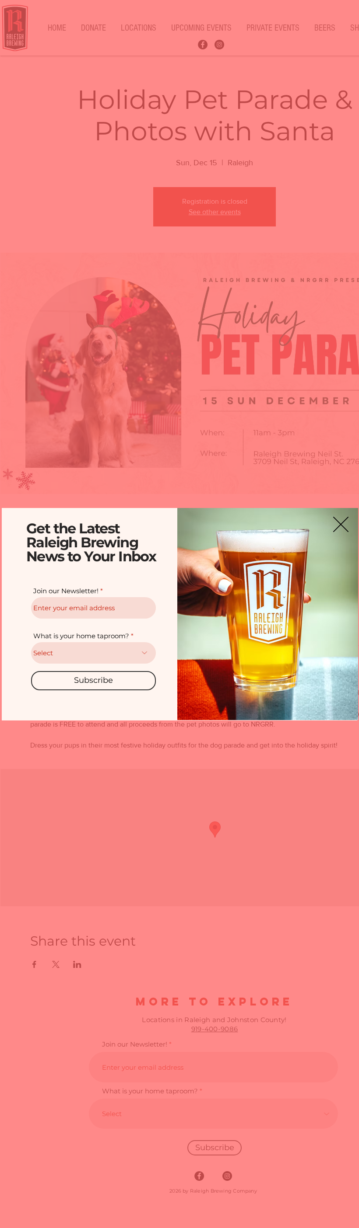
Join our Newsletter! (66, 591)
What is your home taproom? (81, 636)
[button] (340, 524)
